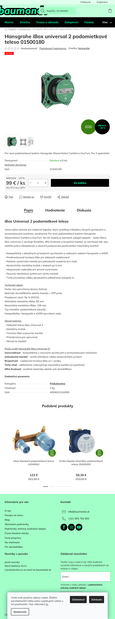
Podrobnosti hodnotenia (53, 48)
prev (7, 454)
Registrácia (102, 2)
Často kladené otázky (17, 533)
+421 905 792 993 (78, 518)
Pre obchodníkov (14, 546)
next (108, 454)
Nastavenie (20, 611)
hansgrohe (84, 48)
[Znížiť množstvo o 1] (30, 183)
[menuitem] (9, 22)
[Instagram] (71, 527)
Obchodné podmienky (17, 524)
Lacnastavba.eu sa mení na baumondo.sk (28, 570)
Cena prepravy (13, 537)
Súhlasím (96, 599)
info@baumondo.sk (78, 511)
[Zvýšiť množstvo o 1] (45, 183)
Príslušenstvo (57, 383)
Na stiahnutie (12, 542)
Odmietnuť (78, 599)
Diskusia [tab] (84, 210)
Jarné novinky (12, 562)
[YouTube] (78, 527)
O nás (8, 510)
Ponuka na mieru (14, 515)
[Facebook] (63, 527)
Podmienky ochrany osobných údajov (25, 528)
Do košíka (80, 182)
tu (47, 604)
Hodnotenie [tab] (55, 210)
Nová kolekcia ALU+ (16, 566)
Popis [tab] (28, 210)
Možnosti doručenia (15, 164)
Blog (7, 519)
